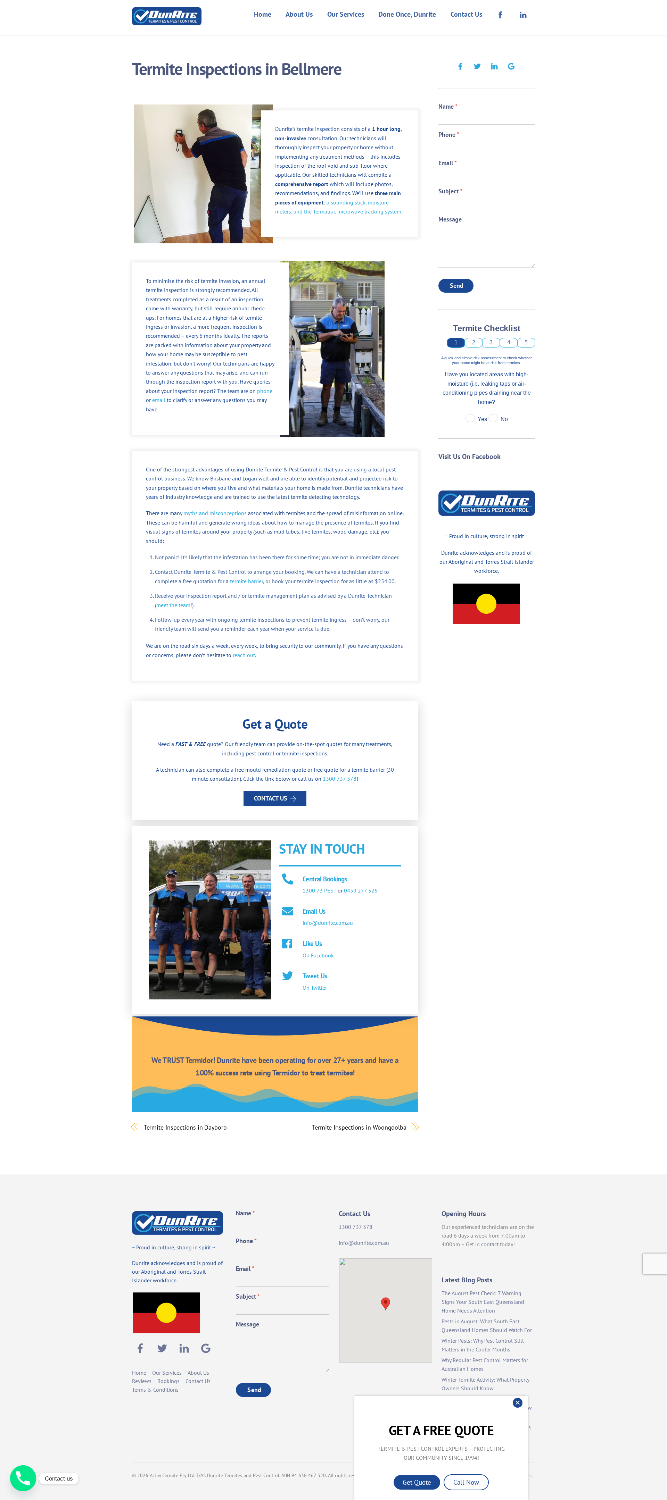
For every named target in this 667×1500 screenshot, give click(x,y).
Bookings (168, 1380)
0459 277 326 (361, 890)
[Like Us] (287, 944)
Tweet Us (315, 975)
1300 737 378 (339, 778)
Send (457, 286)
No (504, 419)
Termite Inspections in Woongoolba (359, 1127)
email (158, 399)
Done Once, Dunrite (407, 14)
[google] (511, 65)
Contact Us (466, 14)
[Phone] (23, 1478)
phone (264, 390)
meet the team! (174, 605)
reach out (244, 655)
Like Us (312, 943)
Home (262, 14)
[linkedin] (494, 65)
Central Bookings (325, 878)
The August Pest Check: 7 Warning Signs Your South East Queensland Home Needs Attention (483, 1302)
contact (490, 1244)
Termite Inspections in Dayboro (185, 1127)
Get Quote (417, 1482)
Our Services (345, 14)
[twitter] (477, 65)
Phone (448, 135)
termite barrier (246, 581)
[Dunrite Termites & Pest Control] (166, 20)
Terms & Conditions (155, 1389)
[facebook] (460, 65)
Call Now (466, 1482)
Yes (482, 419)
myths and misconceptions (215, 513)
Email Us (314, 911)
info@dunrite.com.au (328, 922)
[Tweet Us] (287, 976)
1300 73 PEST (319, 890)
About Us (299, 14)
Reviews (141, 1380)
